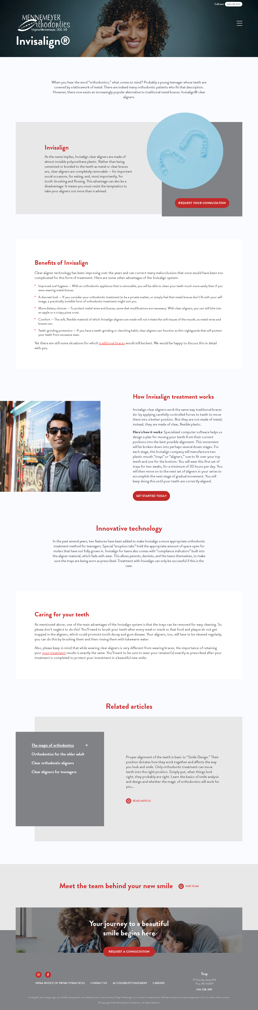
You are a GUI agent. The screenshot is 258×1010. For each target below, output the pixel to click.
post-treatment (54, 653)
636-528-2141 (204, 989)
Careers (159, 983)
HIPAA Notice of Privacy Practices (60, 983)
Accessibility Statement (130, 983)
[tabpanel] (173, 779)
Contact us (98, 983)
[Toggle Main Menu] (239, 23)
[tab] (60, 745)
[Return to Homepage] (44, 23)
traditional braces (112, 343)
